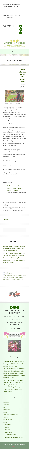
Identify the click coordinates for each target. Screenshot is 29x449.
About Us (6, 402)
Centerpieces (8, 432)
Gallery (5, 417)
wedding (5, 205)
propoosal (20, 210)
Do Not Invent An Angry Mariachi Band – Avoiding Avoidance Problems (15, 188)
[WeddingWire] (7, 273)
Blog (4, 407)
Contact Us (6, 409)
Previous (5, 219)
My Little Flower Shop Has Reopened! (14, 253)
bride (6, 208)
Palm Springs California (10, 210)
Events (5, 412)
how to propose (20, 208)
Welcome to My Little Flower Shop (13, 437)
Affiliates (6, 404)
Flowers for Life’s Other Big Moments (14, 246)
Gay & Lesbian (7, 419)
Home (5, 422)
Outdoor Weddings (10, 434)
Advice (7, 202)
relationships (22, 202)
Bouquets (7, 429)
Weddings (6, 427)
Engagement (12, 208)
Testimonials (7, 424)
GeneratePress (14, 446)
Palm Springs (13, 202)
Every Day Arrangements (10, 414)
